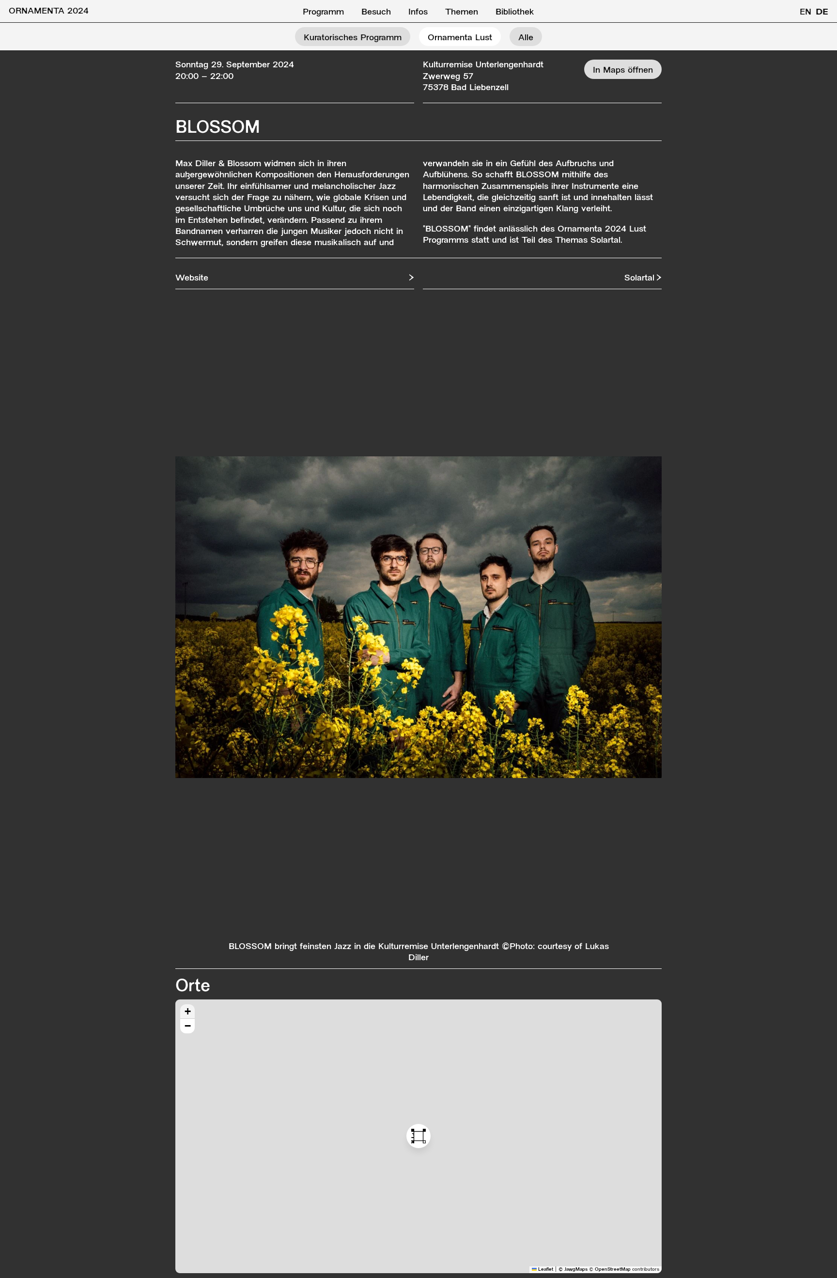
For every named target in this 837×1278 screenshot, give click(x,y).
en (805, 12)
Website (191, 278)
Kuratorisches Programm (353, 38)
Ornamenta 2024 (49, 11)
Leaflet (545, 1269)
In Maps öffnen (623, 70)
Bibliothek (515, 12)
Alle (525, 38)
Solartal (639, 278)
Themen (461, 12)
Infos (418, 12)
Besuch (376, 12)
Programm (323, 12)
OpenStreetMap (613, 1269)
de (822, 12)
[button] (418, 1136)
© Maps (573, 1269)
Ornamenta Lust (460, 38)
